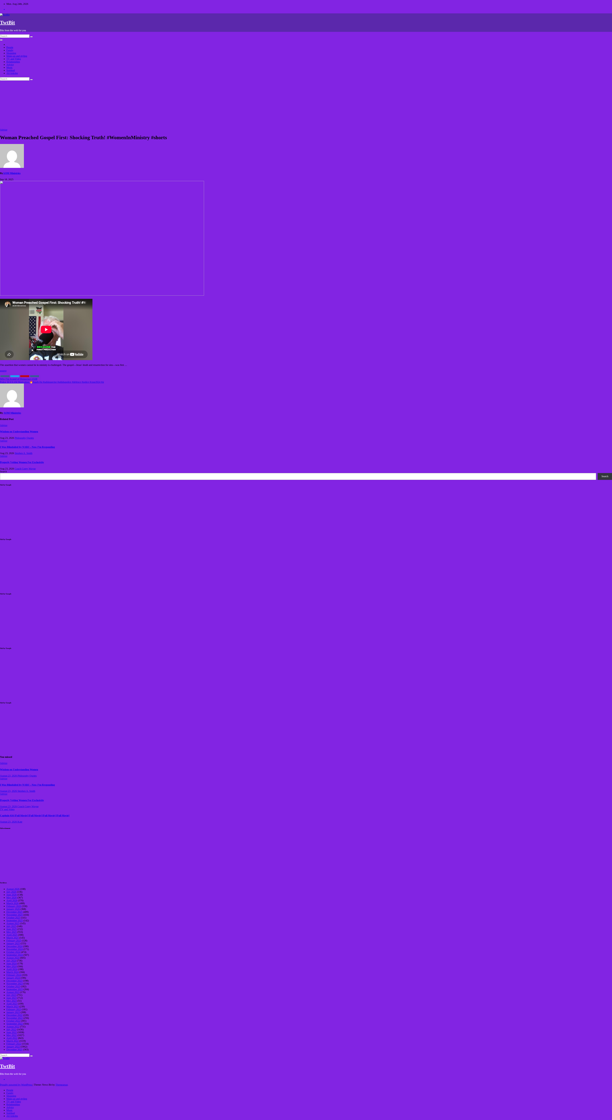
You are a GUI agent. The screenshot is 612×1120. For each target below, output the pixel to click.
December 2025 (14, 912)
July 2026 (11, 891)
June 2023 (11, 998)
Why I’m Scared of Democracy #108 (18, 379)
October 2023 (13, 986)
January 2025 (13, 943)
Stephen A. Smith (23, 453)
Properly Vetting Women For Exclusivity (22, 462)
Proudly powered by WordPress (16, 1084)
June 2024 (11, 963)
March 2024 (12, 972)
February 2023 (13, 1009)
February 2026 (13, 906)
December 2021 (14, 1049)
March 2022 (12, 1041)
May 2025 (11, 932)
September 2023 (14, 989)
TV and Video (13, 58)
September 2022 (14, 1023)
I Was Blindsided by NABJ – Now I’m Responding (27, 447)
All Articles (12, 73)
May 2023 (11, 1000)
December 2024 (14, 946)
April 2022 (11, 1038)
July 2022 (11, 1029)
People (9, 47)
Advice (10, 64)
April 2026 (11, 900)
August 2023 (12, 992)
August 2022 (12, 1026)
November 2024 (14, 949)
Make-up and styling (16, 56)
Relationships (13, 61)
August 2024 (12, 957)
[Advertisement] (306, 104)
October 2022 (13, 1020)
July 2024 (11, 960)
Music (9, 67)
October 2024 (13, 952)
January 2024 (13, 977)
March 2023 (12, 1006)
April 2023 (11, 1003)
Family (9, 50)
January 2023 (13, 1012)
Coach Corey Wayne (25, 468)
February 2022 (13, 1043)
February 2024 (13, 975)
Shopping (11, 53)
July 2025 (11, 926)
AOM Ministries (12, 173)
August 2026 (12, 889)
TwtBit (7, 22)
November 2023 (14, 983)
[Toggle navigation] (1, 39)
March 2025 (12, 937)
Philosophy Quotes (24, 438)
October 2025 (13, 917)
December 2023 (14, 980)
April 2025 (11, 934)
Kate (20, 821)
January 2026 (13, 909)
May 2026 (11, 897)
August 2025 (12, 923)
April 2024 (11, 969)
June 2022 (11, 1032)
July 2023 (11, 995)
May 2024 (11, 966)
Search (3, 471)
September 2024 (14, 955)
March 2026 (12, 903)
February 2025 (13, 940)
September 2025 (14, 920)
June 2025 (11, 929)
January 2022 (13, 1046)
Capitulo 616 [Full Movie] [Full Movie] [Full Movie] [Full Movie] (34, 815)
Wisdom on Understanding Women (19, 431)
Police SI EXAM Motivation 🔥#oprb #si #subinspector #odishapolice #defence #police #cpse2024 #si (52, 382)
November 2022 (14, 1018)
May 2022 (11, 1035)
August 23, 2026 (9, 775)
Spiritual (10, 70)
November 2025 (14, 914)
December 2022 (14, 1015)
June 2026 (11, 894)
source (3, 370)
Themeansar (61, 1084)
